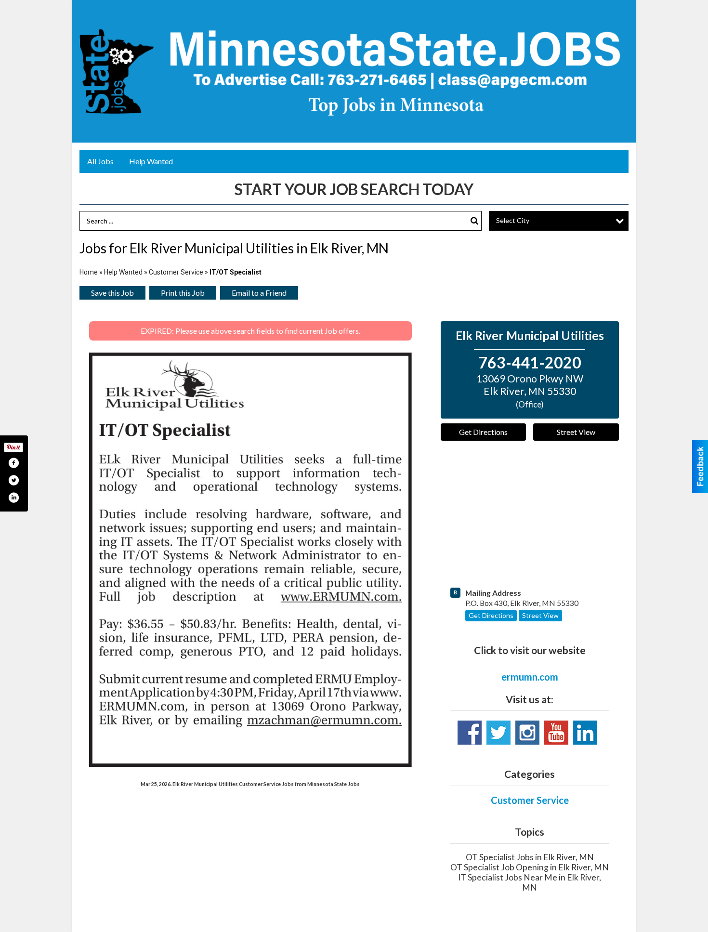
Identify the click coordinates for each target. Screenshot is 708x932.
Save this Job (112, 292)
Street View (576, 431)
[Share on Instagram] (13, 497)
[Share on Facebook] (13, 463)
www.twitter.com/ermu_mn (498, 733)
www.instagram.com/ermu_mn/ (527, 733)
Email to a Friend (259, 292)
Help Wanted (151, 161)
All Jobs (100, 161)
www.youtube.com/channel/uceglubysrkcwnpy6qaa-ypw (556, 733)
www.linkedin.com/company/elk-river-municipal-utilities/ (585, 733)
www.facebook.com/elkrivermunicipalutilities (470, 733)
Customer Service (176, 272)
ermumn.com (529, 677)
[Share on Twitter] (13, 480)
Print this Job (183, 292)
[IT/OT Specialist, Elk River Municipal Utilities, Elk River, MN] (250, 560)
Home (88, 272)
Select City (512, 220)
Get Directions (483, 431)
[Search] (474, 220)
